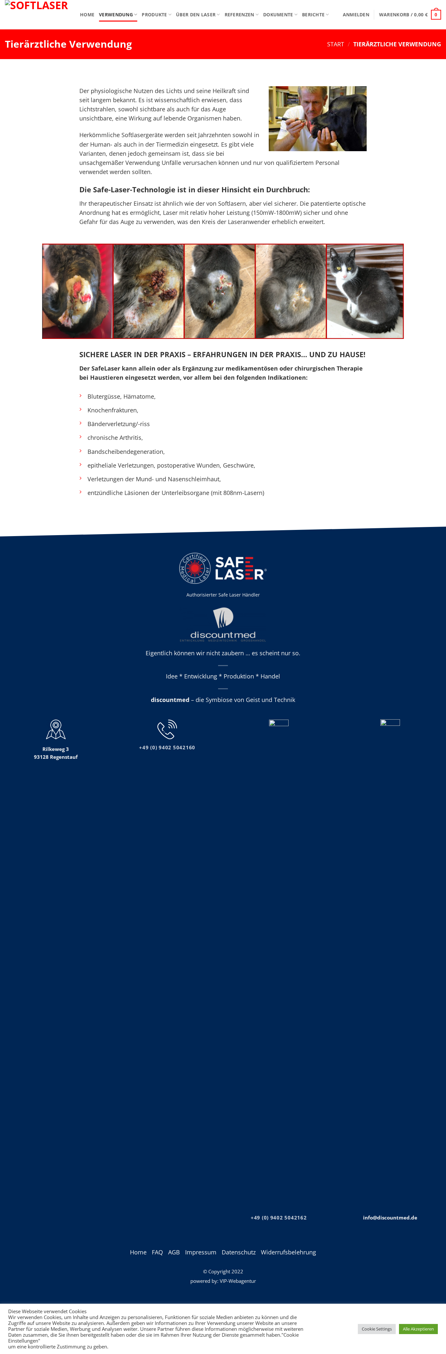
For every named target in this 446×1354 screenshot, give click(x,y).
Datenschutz (239, 1252)
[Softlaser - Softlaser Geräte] (37, 14)
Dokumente (278, 14)
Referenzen (239, 14)
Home (87, 14)
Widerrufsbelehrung (288, 1252)
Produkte (154, 14)
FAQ (157, 1252)
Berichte (313, 14)
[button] (356, 15)
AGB (174, 1252)
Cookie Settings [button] (377, 1329)
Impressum (200, 1252)
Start (335, 44)
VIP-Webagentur (238, 1281)
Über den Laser (195, 14)
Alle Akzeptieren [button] (418, 1329)
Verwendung (116, 14)
